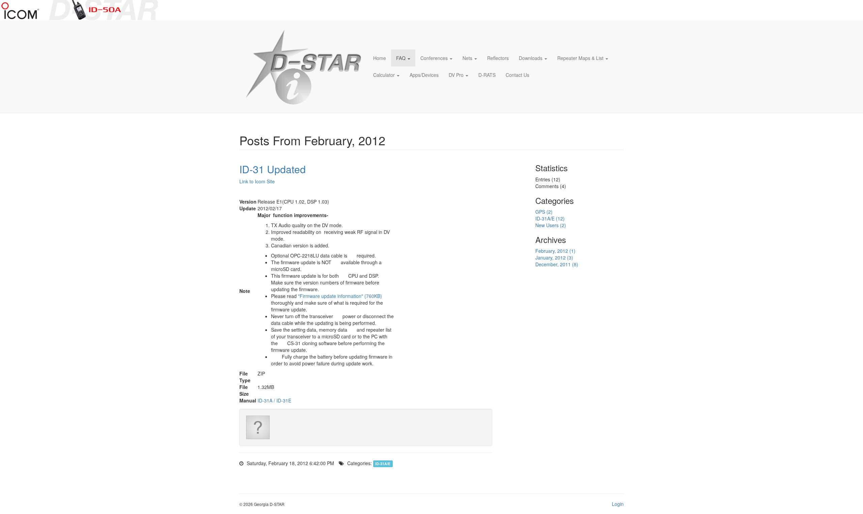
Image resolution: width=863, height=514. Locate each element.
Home (379, 58)
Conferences (434, 58)
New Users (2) (550, 225)
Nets (467, 58)
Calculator (384, 74)
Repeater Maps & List (580, 58)
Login (618, 504)
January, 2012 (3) (554, 257)
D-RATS (487, 74)
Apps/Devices (424, 74)
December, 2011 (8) (556, 264)
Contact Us (517, 74)
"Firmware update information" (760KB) (340, 296)
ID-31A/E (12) (550, 218)
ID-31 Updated (272, 169)
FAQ (401, 58)
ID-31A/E (382, 463)
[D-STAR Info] (301, 66)
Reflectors (498, 58)
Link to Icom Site (257, 181)
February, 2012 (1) (555, 250)
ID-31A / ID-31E (274, 400)
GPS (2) (544, 211)
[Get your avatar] (258, 427)
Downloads (530, 58)
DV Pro (456, 74)
